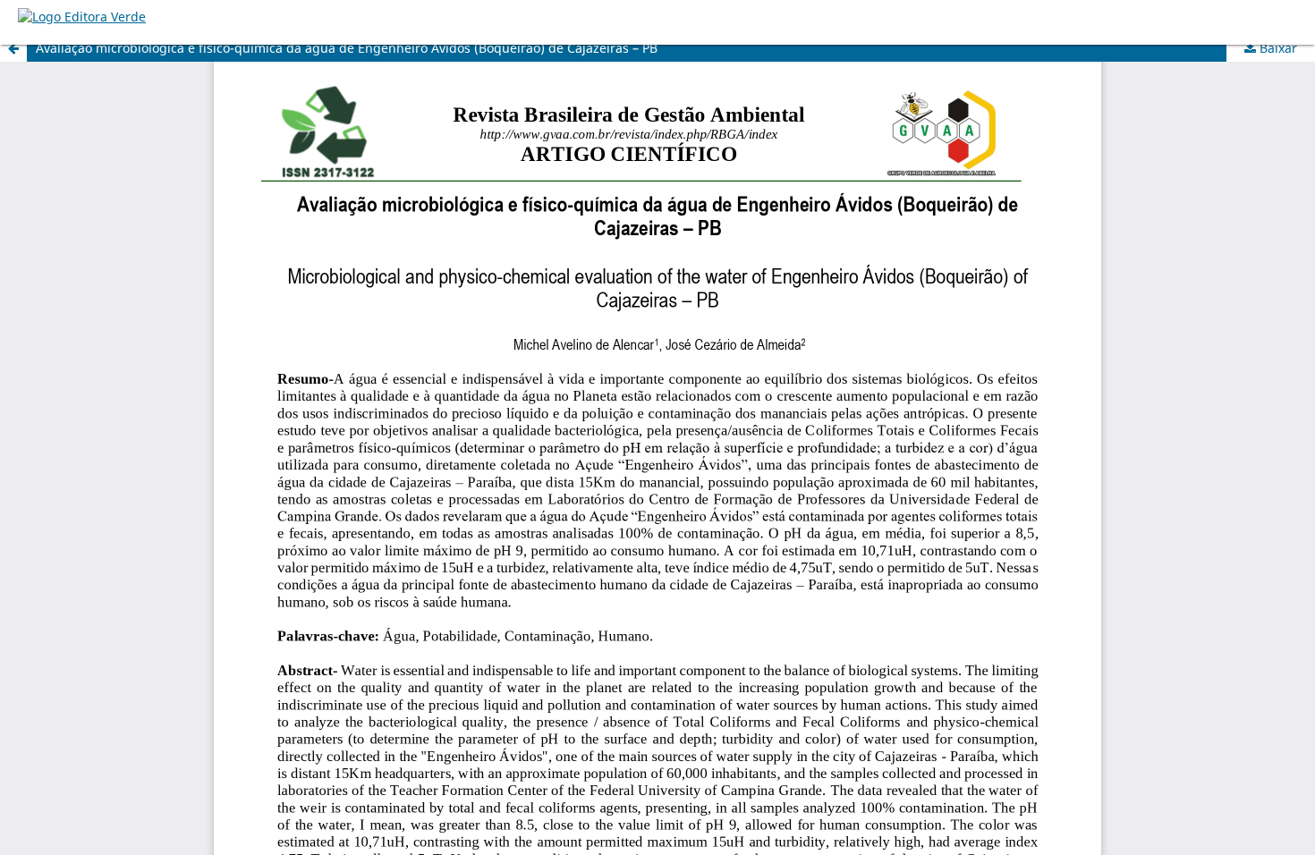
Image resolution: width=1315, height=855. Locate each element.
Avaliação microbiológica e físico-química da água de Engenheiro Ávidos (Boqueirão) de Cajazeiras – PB (347, 47)
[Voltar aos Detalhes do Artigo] (13, 48)
